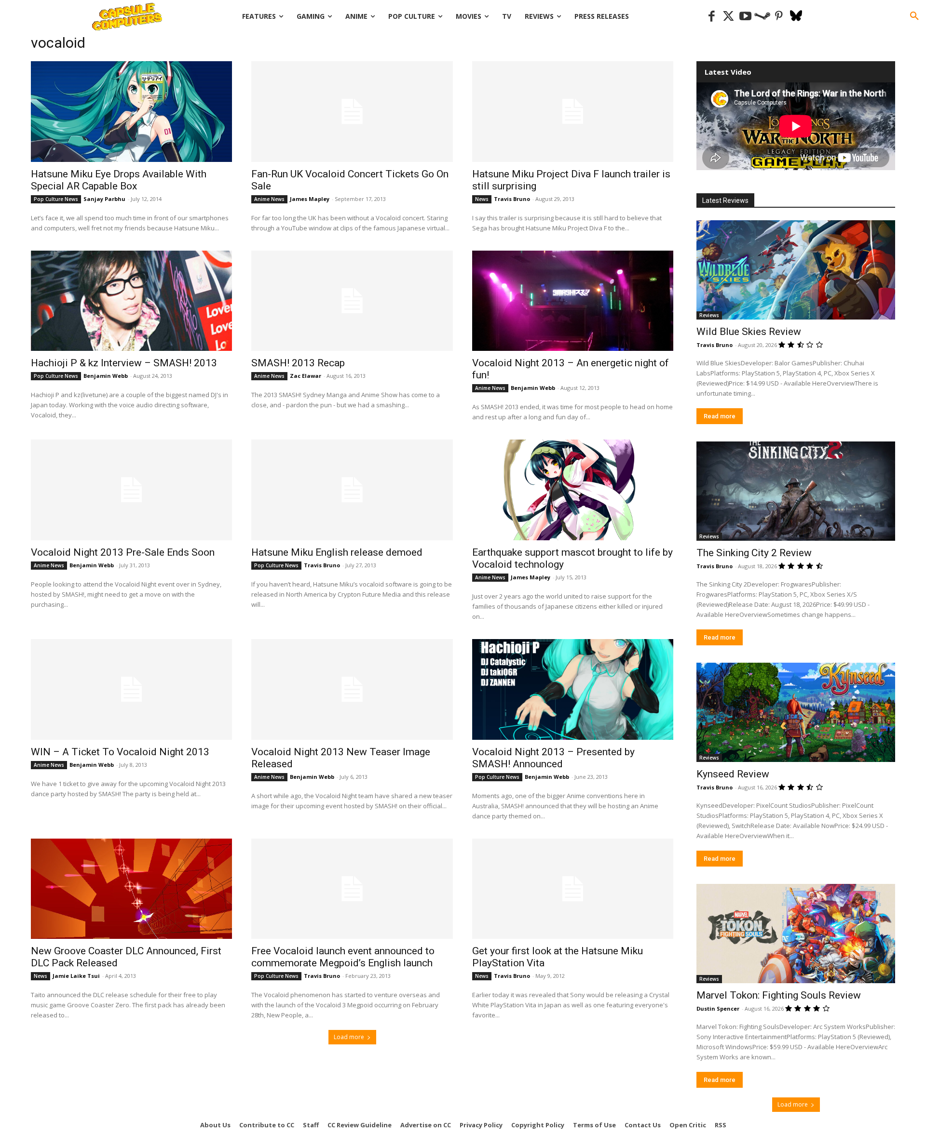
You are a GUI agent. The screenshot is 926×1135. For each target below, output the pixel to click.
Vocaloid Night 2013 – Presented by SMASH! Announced (553, 758)
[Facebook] (712, 17)
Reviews (709, 315)
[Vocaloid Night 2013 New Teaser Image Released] (351, 689)
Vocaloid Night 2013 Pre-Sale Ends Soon (123, 552)
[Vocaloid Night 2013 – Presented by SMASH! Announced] (572, 689)
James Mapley (309, 198)
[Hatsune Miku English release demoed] (351, 490)
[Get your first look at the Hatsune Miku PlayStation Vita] (572, 889)
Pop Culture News (56, 199)
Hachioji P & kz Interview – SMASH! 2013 (124, 363)
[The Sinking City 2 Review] (795, 491)
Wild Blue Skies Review (748, 331)
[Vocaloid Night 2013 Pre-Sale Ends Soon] (131, 490)
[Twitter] (728, 17)
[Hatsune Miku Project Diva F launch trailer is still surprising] (572, 111)
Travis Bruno (512, 198)
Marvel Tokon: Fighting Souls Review (778, 995)
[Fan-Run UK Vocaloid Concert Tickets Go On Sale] (351, 111)
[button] (914, 16)
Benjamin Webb (105, 375)
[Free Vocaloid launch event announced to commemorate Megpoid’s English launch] (351, 889)
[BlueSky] (796, 17)
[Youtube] (745, 17)
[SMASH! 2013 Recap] (351, 301)
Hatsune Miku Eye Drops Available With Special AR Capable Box (118, 180)
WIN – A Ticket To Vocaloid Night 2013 (120, 752)
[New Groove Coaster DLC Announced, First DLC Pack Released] (131, 889)
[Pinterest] (779, 17)
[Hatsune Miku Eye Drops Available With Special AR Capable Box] (131, 111)
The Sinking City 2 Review (754, 553)
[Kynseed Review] (795, 712)
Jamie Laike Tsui (76, 975)
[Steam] (762, 17)
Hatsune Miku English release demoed (336, 552)
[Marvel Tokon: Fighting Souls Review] (795, 933)
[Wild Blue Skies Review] (795, 270)
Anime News (269, 199)
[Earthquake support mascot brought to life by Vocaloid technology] (572, 490)
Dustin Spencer (717, 1008)
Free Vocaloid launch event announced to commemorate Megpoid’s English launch (343, 957)
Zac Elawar (305, 375)
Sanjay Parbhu (104, 198)
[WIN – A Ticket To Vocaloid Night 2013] (131, 689)
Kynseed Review (732, 774)
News (482, 199)
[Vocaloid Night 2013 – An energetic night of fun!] (572, 301)
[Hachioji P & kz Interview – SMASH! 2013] (131, 301)
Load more (349, 1037)
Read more (719, 416)
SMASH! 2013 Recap (298, 363)
